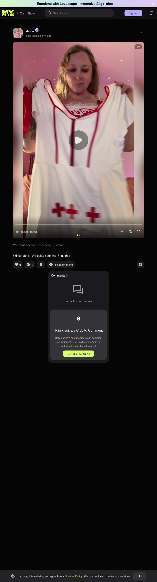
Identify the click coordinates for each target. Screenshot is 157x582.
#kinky (17, 255)
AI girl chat (104, 3)
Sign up (133, 13)
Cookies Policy (73, 576)
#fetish (26, 255)
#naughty (64, 255)
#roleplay (38, 255)
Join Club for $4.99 (78, 354)
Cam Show (27, 13)
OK (140, 576)
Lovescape (68, 3)
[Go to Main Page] (8, 13)
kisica (30, 31)
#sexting (50, 255)
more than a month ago (38, 35)
